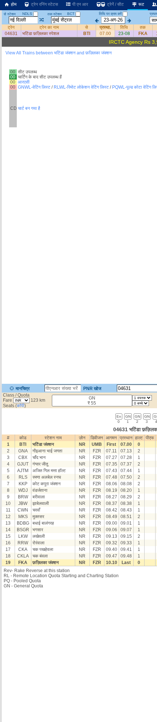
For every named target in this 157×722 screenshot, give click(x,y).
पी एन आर (79, 4)
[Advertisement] (78, 89)
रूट (140, 4)
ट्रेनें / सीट (115, 4)
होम (13, 4)
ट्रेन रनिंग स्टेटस (44, 4)
